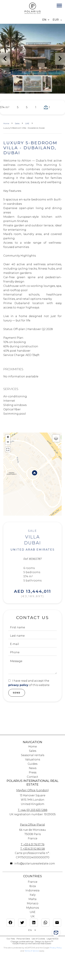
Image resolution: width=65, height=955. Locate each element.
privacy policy (18, 685)
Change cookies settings (22, 941)
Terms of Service (31, 951)
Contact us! (57, 933)
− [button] (8, 442)
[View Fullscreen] (7, 449)
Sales (17, 123)
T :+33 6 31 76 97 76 (32, 844)
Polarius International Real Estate (32, 782)
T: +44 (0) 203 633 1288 (32, 810)
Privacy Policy (56, 948)
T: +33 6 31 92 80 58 (32, 848)
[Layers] (56, 438)
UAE (27, 123)
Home (6, 123)
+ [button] (8, 437)
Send (16, 693)
